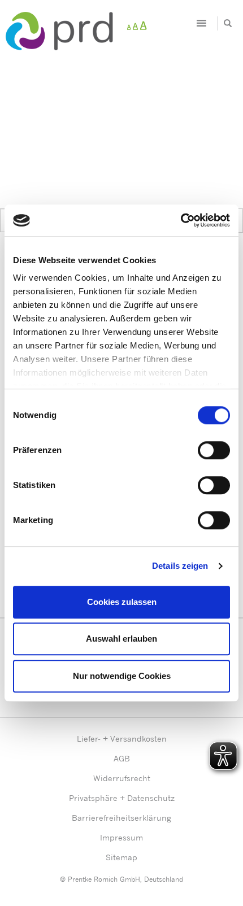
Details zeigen (180, 565)
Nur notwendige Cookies (122, 676)
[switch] (214, 450)
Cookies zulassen (122, 602)
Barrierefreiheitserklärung (121, 817)
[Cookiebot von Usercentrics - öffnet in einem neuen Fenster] (180, 220)
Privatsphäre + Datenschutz (122, 798)
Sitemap (121, 857)
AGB (122, 758)
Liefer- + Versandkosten (122, 738)
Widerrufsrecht (121, 778)
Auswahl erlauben (121, 638)
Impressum (121, 837)
